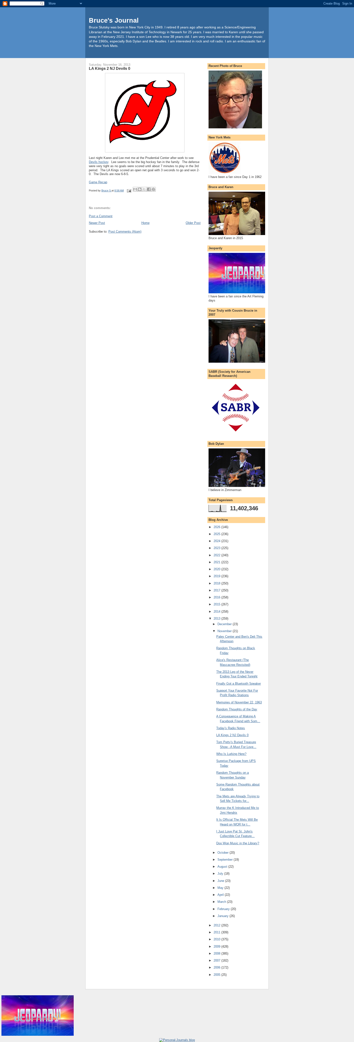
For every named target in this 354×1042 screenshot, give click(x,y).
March (222, 902)
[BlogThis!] (139, 189)
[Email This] (135, 189)
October (223, 852)
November (225, 631)
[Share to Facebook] (148, 189)
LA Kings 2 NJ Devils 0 (232, 735)
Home (145, 223)
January (223, 916)
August (222, 866)
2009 (217, 946)
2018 (217, 583)
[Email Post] (129, 190)
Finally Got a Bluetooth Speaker (238, 683)
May (220, 888)
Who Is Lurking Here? (231, 754)
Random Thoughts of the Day (236, 709)
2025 (217, 534)
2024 (217, 541)
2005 (217, 974)
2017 (217, 590)
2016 (217, 597)
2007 (217, 960)
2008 (217, 953)
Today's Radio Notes (230, 728)
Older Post (193, 223)
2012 (217, 925)
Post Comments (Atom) (124, 231)
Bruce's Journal (114, 20)
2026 (217, 527)
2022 (217, 555)
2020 (217, 569)
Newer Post (97, 223)
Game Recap (98, 182)
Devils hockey (98, 162)
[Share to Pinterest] (153, 189)
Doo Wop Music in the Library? (237, 843)
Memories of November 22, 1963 (239, 702)
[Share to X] (144, 189)
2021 (217, 562)
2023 (217, 548)
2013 (217, 618)
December (225, 624)
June (221, 881)
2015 (217, 604)
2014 (217, 611)
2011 (217, 932)
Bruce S (106, 190)
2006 (217, 967)
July (220, 873)
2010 (217, 939)
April (221, 895)
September (225, 859)
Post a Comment (100, 216)
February (224, 909)
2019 (217, 576)
